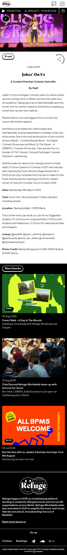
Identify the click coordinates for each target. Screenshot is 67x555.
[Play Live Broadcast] (3, 11)
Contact (7, 541)
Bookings (21, 541)
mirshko (46, 549)
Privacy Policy (13, 549)
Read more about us (14, 522)
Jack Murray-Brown (57, 549)
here (32, 118)
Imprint (5, 549)
